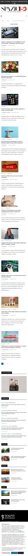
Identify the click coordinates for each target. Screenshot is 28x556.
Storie (2, 240)
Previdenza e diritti (5, 434)
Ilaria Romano (5, 179)
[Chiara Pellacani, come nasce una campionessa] (5, 502)
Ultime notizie (7, 39)
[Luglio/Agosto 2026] (14, 384)
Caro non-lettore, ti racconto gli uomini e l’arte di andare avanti (13, 405)
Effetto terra (4, 418)
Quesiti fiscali (4, 426)
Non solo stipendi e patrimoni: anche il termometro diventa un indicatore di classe (13, 421)
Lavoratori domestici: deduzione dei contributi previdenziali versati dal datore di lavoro (12, 428)
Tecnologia (3, 106)
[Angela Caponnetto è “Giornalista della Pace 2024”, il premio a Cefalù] (9, 233)
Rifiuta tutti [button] (21, 552)
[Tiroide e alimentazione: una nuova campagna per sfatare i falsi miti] (9, 201)
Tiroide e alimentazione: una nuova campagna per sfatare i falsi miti (11, 211)
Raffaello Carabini (6, 112)
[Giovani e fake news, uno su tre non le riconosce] (9, 166)
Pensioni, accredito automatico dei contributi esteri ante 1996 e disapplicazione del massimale (13, 436)
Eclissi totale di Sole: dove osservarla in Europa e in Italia (18, 470)
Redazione (4, 45)
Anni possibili (4, 410)
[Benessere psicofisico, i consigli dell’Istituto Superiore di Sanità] (9, 67)
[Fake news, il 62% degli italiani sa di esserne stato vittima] (9, 302)
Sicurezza (3, 273)
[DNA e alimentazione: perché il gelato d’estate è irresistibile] (5, 458)
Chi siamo (7, 1)
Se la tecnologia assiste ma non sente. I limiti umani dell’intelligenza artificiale (13, 413)
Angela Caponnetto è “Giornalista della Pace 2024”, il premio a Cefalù (13, 243)
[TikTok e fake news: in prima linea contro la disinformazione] (9, 266)
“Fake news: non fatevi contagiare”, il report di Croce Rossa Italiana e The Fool (13, 346)
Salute (2, 39)
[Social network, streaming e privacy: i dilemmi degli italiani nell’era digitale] (9, 132)
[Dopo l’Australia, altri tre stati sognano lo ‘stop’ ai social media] (9, 99)
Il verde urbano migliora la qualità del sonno (17, 449)
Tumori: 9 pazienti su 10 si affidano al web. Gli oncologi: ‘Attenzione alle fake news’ (13, 42)
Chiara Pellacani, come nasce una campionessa (18, 500)
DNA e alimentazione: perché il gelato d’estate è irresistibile (18, 457)
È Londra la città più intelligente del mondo (16, 478)
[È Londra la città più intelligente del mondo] (5, 480)
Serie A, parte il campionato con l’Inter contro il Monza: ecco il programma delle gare (18, 492)
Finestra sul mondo (8, 240)
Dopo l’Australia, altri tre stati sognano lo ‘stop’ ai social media (13, 109)
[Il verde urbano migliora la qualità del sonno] (5, 450)
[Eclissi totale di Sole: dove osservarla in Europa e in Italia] (5, 471)
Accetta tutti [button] (14, 552)
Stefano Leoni (5, 349)
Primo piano (3, 173)
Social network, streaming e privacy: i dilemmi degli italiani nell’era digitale (12, 142)
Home (2, 1)
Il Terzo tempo (4, 402)
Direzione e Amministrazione (19, 1)
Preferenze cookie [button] (6, 552)
